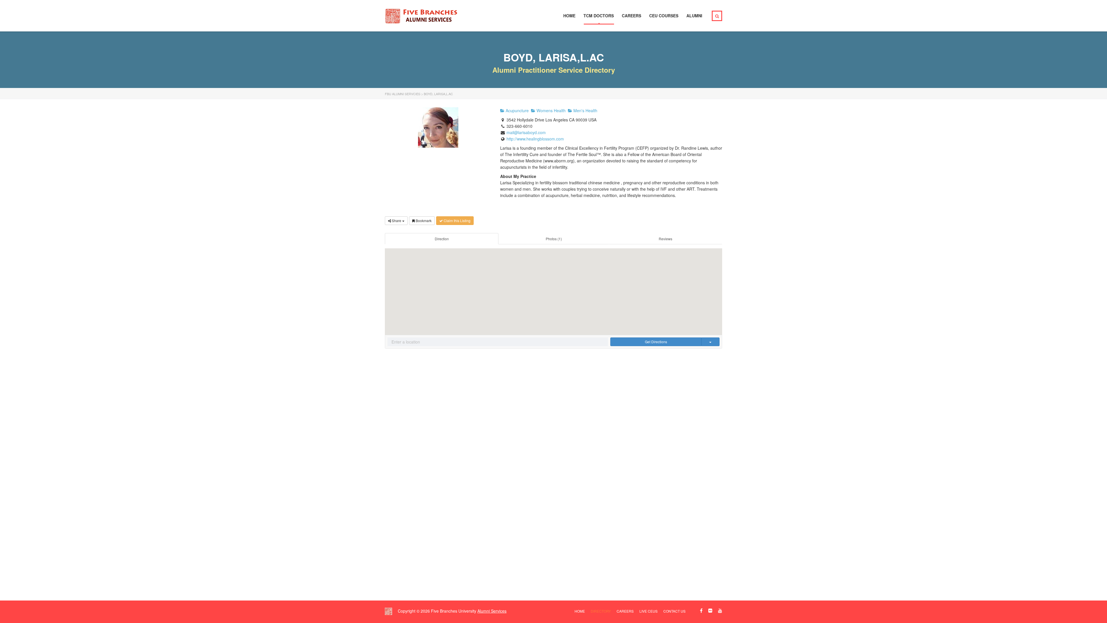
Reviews (665, 238)
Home (569, 15)
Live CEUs (648, 611)
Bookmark (423, 220)
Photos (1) (554, 238)
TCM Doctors (598, 15)
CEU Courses (663, 15)
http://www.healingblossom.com (535, 139)
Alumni (694, 15)
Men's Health (584, 110)
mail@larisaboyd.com (526, 132)
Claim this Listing (456, 220)
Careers (631, 15)
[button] (553, 287)
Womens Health (550, 110)
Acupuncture (516, 110)
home (580, 611)
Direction (442, 238)
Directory (601, 611)
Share (396, 220)
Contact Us (674, 611)
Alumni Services (492, 611)
